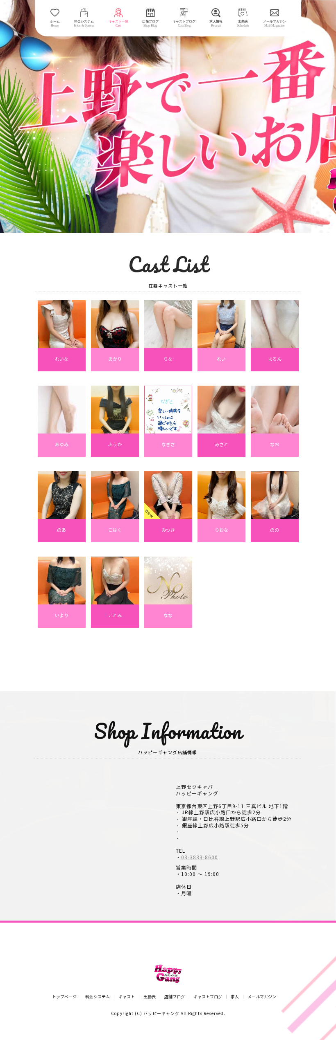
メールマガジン (261, 997)
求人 (235, 997)
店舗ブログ (174, 997)
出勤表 (149, 997)
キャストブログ (207, 997)
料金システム (97, 997)
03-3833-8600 (199, 857)
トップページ (64, 997)
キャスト (126, 997)
